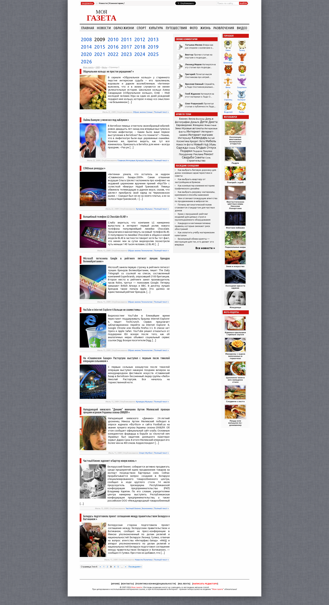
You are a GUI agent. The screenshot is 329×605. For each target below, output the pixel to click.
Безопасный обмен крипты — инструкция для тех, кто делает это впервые (194, 242)
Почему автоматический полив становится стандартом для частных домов (195, 207)
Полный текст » (161, 112)
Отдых (201, 147)
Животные (210, 125)
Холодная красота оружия (235, 287)
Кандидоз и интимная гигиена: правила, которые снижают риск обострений (193, 226)
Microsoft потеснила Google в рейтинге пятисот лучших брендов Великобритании (126, 260)
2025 (153, 54)
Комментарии (116, 3)
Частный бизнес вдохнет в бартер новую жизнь (109, 460)
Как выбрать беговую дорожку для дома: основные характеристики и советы (195, 173)
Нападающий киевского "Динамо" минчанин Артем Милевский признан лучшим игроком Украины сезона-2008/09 (126, 411)
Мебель (211, 141)
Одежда (182, 147)
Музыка (149, 160)
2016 (113, 46)
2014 (86, 46)
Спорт (141, 28)
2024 (139, 54)
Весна (191, 118)
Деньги (194, 121)
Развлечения (223, 28)
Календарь (199, 137)
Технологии (147, 250)
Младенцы (235, 307)
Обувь (212, 144)
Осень (191, 147)
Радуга (235, 163)
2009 (99, 39)
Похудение (186, 154)
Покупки (207, 151)
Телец (242, 50)
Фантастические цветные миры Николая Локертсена (235, 205)
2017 (126, 46)
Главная (87, 28)
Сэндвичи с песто (235, 401)
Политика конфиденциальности (155, 584)
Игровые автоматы (192, 128)
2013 (153, 39)
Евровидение (184, 125)
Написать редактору (205, 584)
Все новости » (205, 248)
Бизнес (183, 118)
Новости (103, 3)
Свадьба (188, 157)
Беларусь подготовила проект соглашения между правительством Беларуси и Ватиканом (126, 518)
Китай (211, 138)
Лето (202, 141)
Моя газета (136, 587)
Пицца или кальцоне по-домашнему (235, 423)
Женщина (198, 125)
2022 (113, 54)
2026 (86, 61)
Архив (115, 584)
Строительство (196, 160)
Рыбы (241, 112)
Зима (178, 128)
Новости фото (184, 144)
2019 (153, 46)
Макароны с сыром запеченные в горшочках (235, 356)
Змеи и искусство (235, 266)
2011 (126, 39)
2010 (113, 39)
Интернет (194, 131)
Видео (242, 28)
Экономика (147, 508)
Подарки (186, 150)
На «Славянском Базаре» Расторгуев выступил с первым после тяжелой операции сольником (126, 359)
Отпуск (211, 147)
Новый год (201, 144)
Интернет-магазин (200, 134)
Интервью (131, 160)
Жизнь (205, 28)
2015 (99, 46)
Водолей (228, 112)
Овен (228, 50)
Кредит (194, 141)
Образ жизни (124, 28)
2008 (86, 39)
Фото (194, 28)
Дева (242, 75)
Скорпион (242, 87)
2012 (139, 39)
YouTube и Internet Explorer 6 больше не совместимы (111, 309)
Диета (212, 121)
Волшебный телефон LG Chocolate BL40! (104, 216)
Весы (228, 87)
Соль (208, 157)
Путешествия (176, 28)
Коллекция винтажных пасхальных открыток (235, 140)
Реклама (198, 154)
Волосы (200, 118)
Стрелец (228, 100)
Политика (148, 559)
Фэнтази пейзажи (235, 228)
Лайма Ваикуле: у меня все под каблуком (105, 119)
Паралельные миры (235, 247)
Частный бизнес (133, 508)
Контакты (127, 584)
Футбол (149, 453)
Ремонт (209, 154)
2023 (126, 54)
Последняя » (135, 566)
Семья (149, 112)
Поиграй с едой (235, 182)
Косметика (182, 141)
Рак (241, 63)
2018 (139, 46)
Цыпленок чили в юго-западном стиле (235, 379)
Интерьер (184, 137)
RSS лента (184, 584)
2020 (86, 54)
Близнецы (228, 63)
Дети (204, 122)
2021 (99, 54)
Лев (228, 75)
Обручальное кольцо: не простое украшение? (107, 71)
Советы (199, 157)
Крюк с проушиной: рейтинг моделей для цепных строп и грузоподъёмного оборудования (192, 217)
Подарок (197, 151)
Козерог (242, 100)
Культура (156, 28)
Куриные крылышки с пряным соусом (235, 333)
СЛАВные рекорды (93, 168)
